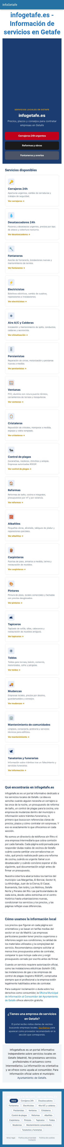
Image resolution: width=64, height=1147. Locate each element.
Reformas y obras (32, 145)
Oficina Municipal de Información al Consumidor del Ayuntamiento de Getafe (31, 996)
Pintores (27, 1120)
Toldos (52, 1120)
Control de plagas (19, 1115)
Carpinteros (14, 1120)
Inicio (13, 1101)
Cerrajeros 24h (27, 1101)
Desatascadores (45, 1101)
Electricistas (28, 1105)
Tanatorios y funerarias (32, 1130)
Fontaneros (14, 1105)
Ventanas (33, 1110)
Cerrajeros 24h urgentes (32, 135)
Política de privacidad (27, 1138)
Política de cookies (47, 1138)
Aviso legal (11, 1138)
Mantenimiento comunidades (39, 1125)
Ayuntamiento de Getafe (31, 1077)
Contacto (32, 1140)
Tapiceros (40, 1120)
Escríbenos (44, 1027)
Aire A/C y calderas (47, 1105)
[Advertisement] (32, 76)
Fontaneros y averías (32, 155)
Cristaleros (46, 1110)
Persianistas (18, 1110)
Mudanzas (17, 1125)
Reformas (36, 1115)
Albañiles (48, 1115)
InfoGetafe (9, 5)
